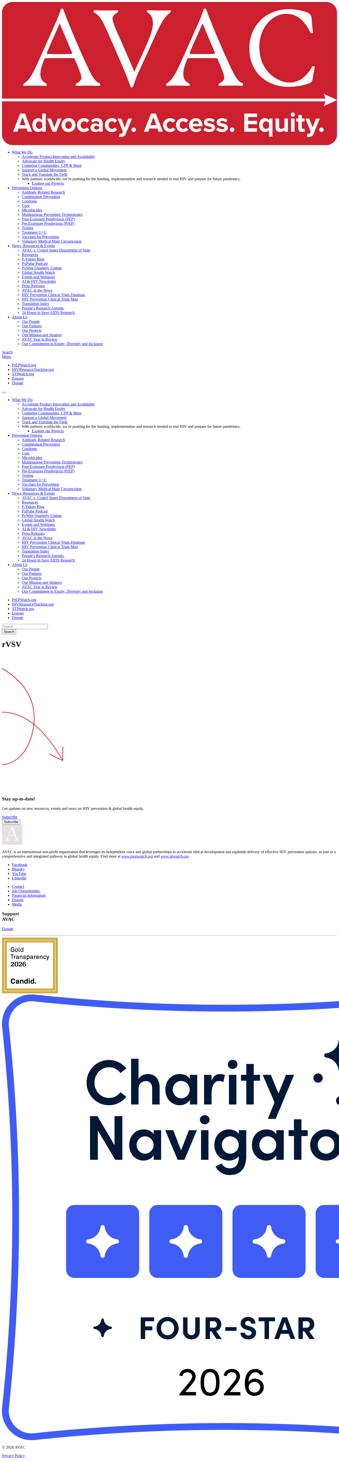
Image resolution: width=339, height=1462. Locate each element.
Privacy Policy (13, 1456)
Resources (30, 255)
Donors (18, 900)
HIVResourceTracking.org (33, 369)
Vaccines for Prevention (40, 237)
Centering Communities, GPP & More (52, 165)
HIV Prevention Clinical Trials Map (50, 299)
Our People (31, 321)
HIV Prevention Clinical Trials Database (53, 295)
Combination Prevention (41, 197)
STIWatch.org (23, 374)
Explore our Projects (48, 183)
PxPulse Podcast (35, 263)
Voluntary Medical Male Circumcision (52, 241)
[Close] (4, 392)
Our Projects (31, 330)
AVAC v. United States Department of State (56, 250)
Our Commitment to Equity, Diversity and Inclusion (62, 344)
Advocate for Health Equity (43, 161)
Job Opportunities (26, 891)
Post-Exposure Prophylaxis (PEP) (48, 219)
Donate (17, 383)
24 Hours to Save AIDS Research (48, 312)
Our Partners (32, 326)
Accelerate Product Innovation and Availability (58, 156)
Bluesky (18, 869)
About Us (19, 317)
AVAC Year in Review (40, 339)
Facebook (19, 865)
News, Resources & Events (33, 246)
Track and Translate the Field (44, 174)
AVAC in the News (37, 290)
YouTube (19, 874)
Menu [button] (6, 357)
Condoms (29, 201)
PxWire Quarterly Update (42, 268)
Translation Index (35, 304)
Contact (18, 886)
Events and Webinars (38, 277)
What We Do (22, 152)
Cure (26, 206)
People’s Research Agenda (43, 308)
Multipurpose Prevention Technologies (52, 214)
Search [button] (7, 352)
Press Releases (33, 286)
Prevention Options (27, 188)
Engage (18, 378)
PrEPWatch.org (24, 365)
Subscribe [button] (9, 817)
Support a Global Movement (44, 170)
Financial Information (29, 895)
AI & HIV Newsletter (39, 281)
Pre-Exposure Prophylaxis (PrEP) (48, 223)
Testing (27, 228)
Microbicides (32, 210)
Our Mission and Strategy (42, 335)
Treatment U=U (34, 232)
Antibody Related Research (43, 192)
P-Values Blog (33, 259)
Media (17, 904)
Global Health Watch (38, 272)
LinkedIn (19, 878)
